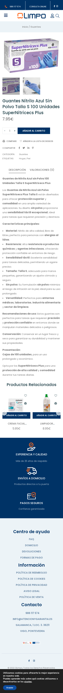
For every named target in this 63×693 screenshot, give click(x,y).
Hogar (22, 158)
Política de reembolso (31, 572)
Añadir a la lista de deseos (38, 141)
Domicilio (31, 545)
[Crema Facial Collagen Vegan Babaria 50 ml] (16, 405)
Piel (28, 158)
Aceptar (9, 687)
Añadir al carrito (33, 130)
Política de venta (31, 597)
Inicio (25, 26)
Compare (11, 141)
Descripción (17, 170)
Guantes (35, 26)
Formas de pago (31, 557)
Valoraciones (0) (42, 170)
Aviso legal (32, 591)
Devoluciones (31, 551)
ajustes (28, 681)
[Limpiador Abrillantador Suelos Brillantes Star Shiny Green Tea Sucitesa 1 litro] (47, 405)
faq (31, 539)
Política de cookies (31, 578)
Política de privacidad (31, 585)
